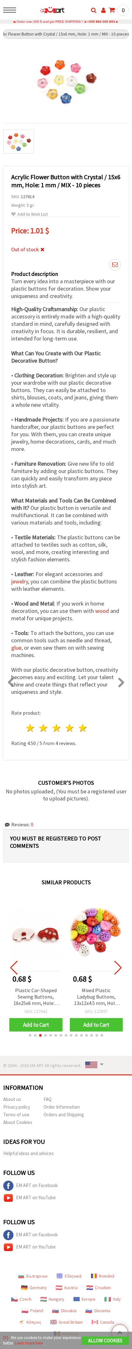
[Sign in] (103, 10)
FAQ (48, 1099)
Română (106, 1276)
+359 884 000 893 (101, 21)
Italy (117, 1299)
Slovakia (69, 1310)
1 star (30, 728)
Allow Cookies (105, 1340)
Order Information (62, 1107)
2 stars (43, 728)
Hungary (56, 1299)
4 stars (69, 728)
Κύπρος (34, 1322)
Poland (36, 1310)
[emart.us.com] (42, 11)
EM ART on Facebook (37, 1185)
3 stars (56, 728)
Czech (25, 1299)
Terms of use (16, 1115)
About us (12, 1099)
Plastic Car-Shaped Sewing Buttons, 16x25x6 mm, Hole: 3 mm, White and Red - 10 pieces (36, 997)
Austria (71, 1287)
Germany (38, 1287)
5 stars (82, 728)
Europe (88, 1299)
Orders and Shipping (64, 1115)
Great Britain (71, 1322)
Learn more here (29, 1343)
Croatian (103, 1287)
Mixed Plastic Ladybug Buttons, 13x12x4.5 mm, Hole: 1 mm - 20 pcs (96, 997)
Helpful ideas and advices (28, 1153)
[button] (30, 1035)
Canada (107, 1322)
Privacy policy (16, 1107)
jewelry (19, 581)
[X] (5, 1337)
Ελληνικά (73, 1276)
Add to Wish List (32, 214)
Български (36, 1276)
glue (16, 647)
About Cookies (17, 1122)
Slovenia (102, 1310)
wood (102, 610)
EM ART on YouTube (36, 1197)
